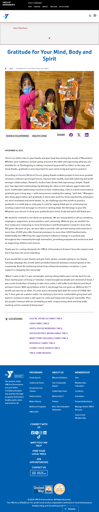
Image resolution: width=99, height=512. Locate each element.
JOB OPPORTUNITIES (39, 461)
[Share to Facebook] (71, 134)
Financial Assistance (83, 401)
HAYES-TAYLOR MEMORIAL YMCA (46, 328)
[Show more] (49, 33)
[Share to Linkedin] (87, 134)
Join (30, 7)
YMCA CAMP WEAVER (40, 353)
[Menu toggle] (95, 15)
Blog (11, 68)
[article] (49, 34)
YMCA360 (53, 7)
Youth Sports (35, 377)
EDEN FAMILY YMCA (39, 323)
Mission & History (59, 377)
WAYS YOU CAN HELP (38, 444)
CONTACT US (39, 467)
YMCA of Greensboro (9, 3)
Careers (37, 7)
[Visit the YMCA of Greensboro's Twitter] (37, 433)
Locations (79, 391)
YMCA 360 (33, 412)
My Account (64, 7)
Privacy (55, 401)
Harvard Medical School (30, 175)
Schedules (79, 396)
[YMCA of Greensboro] (17, 16)
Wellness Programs (37, 406)
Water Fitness (35, 401)
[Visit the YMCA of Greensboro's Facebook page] (33, 433)
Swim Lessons (35, 396)
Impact (45, 7)
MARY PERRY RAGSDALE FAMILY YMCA (49, 338)
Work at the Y (58, 396)
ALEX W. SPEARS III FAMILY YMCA (46, 318)
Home (6, 68)
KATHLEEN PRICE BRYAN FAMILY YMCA (49, 333)
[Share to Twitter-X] (79, 134)
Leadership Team (59, 391)
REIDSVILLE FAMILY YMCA (42, 343)
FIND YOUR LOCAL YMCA (39, 452)
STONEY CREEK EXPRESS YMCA (45, 348)
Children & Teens (36, 383)
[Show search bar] (90, 16)
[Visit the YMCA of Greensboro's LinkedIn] (45, 433)
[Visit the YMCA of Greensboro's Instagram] (41, 433)
